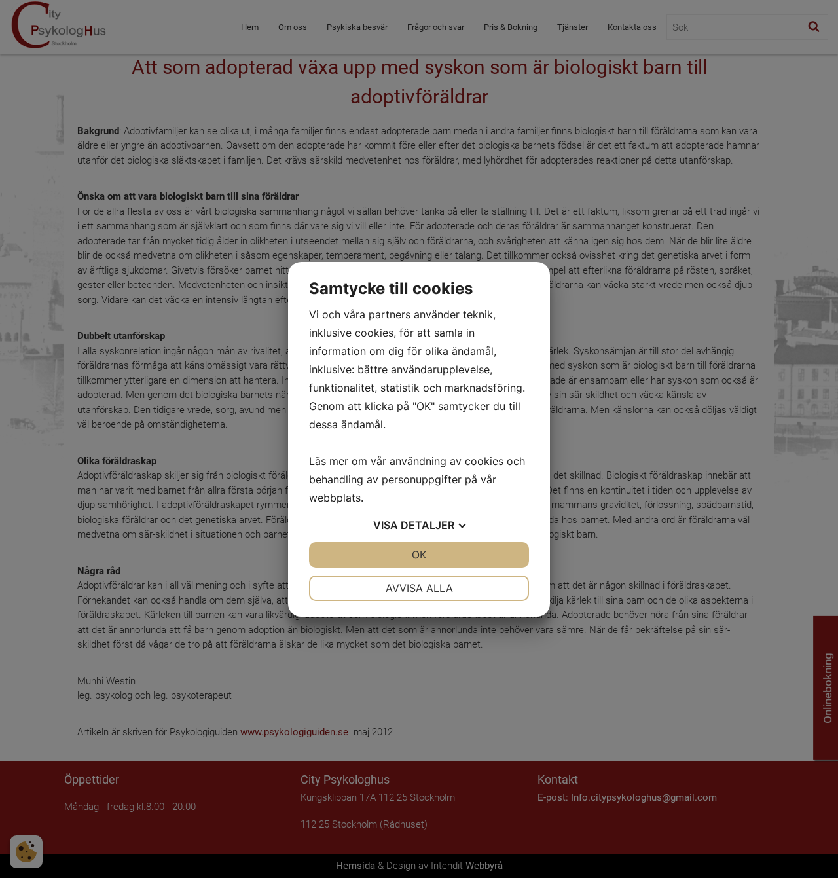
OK (419, 554)
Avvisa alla (419, 587)
